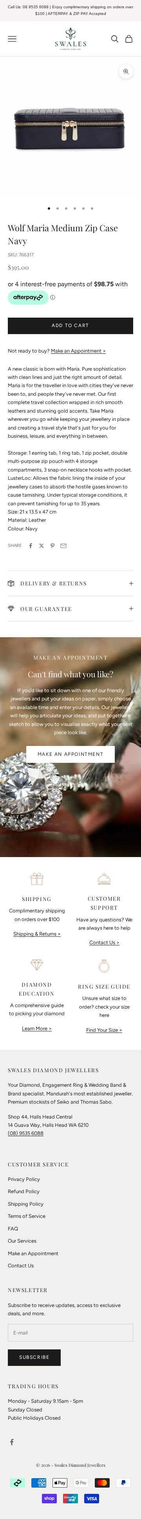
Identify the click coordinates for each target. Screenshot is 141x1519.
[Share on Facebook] (30, 546)
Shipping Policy (25, 1204)
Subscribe (34, 1357)
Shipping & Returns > (37, 934)
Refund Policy (24, 1191)
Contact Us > (104, 942)
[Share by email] (63, 546)
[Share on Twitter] (41, 546)
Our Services (22, 1241)
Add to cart (70, 325)
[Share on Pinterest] (52, 546)
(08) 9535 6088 (25, 1133)
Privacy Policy (24, 1179)
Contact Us (21, 1266)
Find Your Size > (104, 1030)
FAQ (13, 1229)
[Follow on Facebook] (12, 1442)
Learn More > (37, 1028)
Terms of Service (26, 1216)
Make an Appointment (70, 754)
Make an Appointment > (78, 351)
